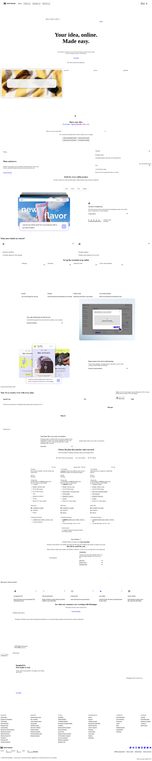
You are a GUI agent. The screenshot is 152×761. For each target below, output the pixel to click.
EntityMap (91, 737)
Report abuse (144, 725)
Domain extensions (35, 731)
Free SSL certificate (35, 727)
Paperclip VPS (4, 740)
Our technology (120, 719)
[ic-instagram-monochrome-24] (136, 748)
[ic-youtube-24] (142, 748)
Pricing (20, 3)
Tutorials (143, 717)
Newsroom (119, 721)
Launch (72, 188)
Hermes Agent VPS (6, 735)
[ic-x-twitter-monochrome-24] (139, 748)
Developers (35, 3)
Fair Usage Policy (85, 542)
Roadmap (90, 729)
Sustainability (119, 729)
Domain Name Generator (64, 727)
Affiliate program (92, 721)
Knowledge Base (145, 719)
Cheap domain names (36, 721)
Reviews (90, 719)
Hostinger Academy (146, 721)
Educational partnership (94, 723)
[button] (69, 138)
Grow (78, 188)
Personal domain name (36, 733)
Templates (60, 725)
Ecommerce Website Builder (65, 723)
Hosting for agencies (6, 731)
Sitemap (90, 735)
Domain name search (36, 717)
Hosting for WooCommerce (7, 729)
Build (66, 188)
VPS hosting (4, 721)
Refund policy (138, 751)
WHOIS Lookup (35, 725)
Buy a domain (34, 719)
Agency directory (92, 727)
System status (91, 731)
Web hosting (4, 717)
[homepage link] (9, 3)
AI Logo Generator (63, 737)
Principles (118, 731)
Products (26, 3)
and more (35, 751)
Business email (4, 725)
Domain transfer (35, 729)
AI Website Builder (63, 721)
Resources (45, 3)
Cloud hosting (4, 727)
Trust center (91, 733)
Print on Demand (62, 729)
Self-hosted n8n (83, 564)
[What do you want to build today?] (105, 131)
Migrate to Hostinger (63, 740)
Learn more (43, 446)
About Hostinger (120, 717)
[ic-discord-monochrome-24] (150, 748)
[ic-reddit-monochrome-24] (145, 748)
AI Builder (60, 717)
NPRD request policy (119, 751)
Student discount (120, 727)
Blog (117, 725)
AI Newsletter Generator (64, 735)
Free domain (34, 723)
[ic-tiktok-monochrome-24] (148, 748)
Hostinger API (61, 742)
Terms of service (147, 751)
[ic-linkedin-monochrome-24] (130, 748)
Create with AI (92, 213)
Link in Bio (61, 731)
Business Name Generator (64, 733)
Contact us (143, 723)
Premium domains (35, 735)
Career (118, 723)
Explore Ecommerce (32, 322)
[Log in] (146, 3)
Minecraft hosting (5, 733)
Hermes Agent (82, 562)
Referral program (92, 725)
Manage (85, 188)
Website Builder (62, 719)
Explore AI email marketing (95, 368)
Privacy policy (129, 751)
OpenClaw (82, 560)
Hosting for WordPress (6, 719)
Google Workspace (5, 742)
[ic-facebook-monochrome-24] (133, 748)
